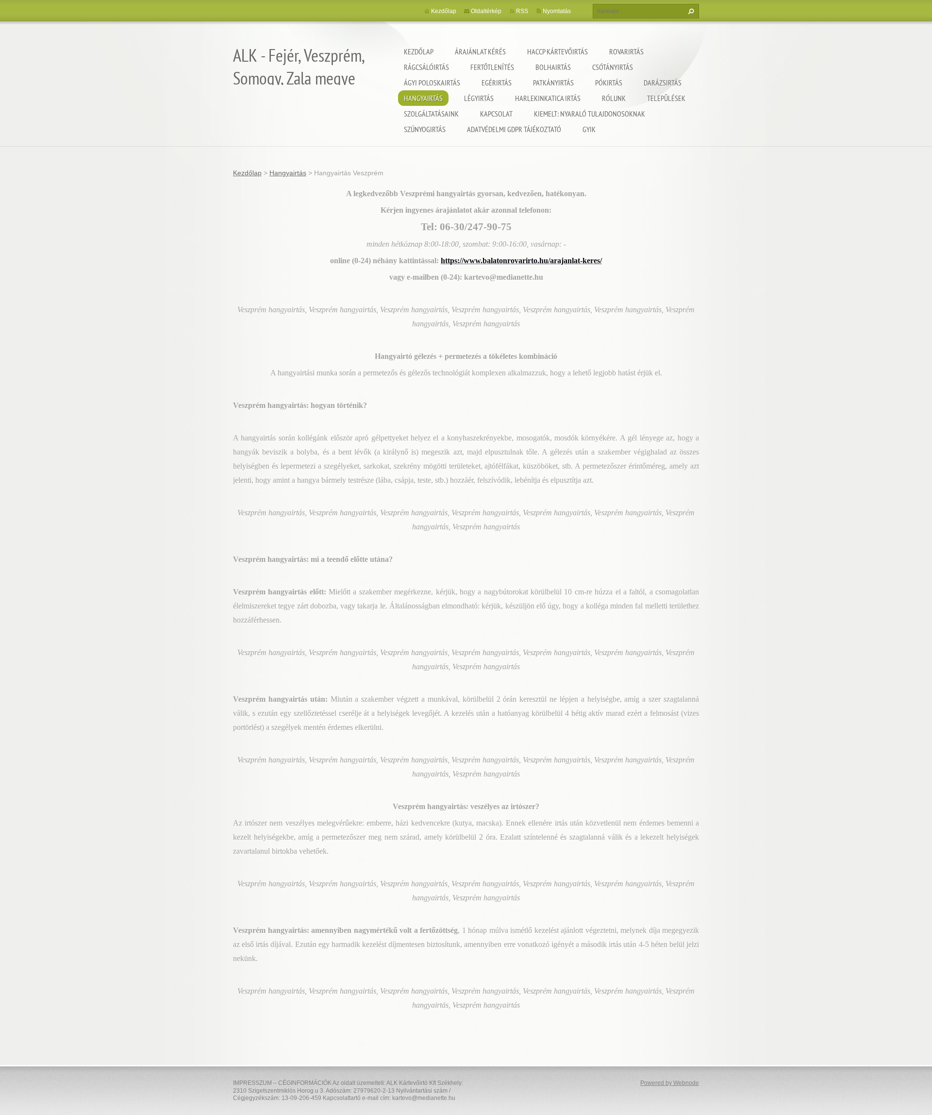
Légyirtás (479, 98)
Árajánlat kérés (480, 51)
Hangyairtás (423, 98)
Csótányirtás (612, 67)
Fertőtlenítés (492, 67)
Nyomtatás (557, 11)
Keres (689, 11)
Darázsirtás (663, 82)
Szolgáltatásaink (431, 113)
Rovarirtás (626, 51)
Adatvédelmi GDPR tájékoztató (514, 129)
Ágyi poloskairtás (432, 82)
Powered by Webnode (669, 1083)
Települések (666, 98)
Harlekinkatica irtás (548, 98)
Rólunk (614, 98)
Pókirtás (608, 82)
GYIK (589, 129)
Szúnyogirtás (425, 129)
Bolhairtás (553, 67)
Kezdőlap (418, 51)
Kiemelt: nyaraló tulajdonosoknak (589, 113)
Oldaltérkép (486, 11)
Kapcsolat (496, 113)
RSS (522, 11)
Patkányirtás (553, 82)
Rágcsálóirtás (426, 67)
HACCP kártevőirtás (557, 51)
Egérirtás (497, 82)
